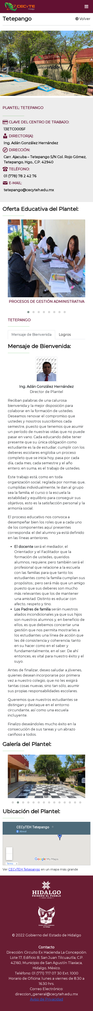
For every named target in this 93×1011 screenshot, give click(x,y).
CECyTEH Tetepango (24, 869)
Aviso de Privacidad (46, 999)
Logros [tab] (65, 335)
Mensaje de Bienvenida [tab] (31, 335)
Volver (84, 19)
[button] (28, 312)
